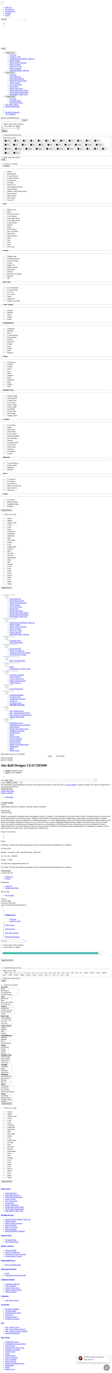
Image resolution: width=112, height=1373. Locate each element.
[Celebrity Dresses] (7, 1010)
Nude (9, 571)
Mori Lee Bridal (15, 628)
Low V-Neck (12, 434)
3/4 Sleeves (11, 481)
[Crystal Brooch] (6, 1043)
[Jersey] (5, 1053)
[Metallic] (3, 1030)
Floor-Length (12, 405)
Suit (8, 240)
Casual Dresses (12, 176)
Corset (9, 263)
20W (100, 145)
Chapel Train (11, 400)
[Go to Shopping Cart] (2, 2)
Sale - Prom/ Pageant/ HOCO (20, 713)
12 (72, 141)
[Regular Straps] (6, 1098)
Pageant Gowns (15, 743)
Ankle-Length (12, 396)
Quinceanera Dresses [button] (8, 1269)
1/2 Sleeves (11, 479)
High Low (11, 265)
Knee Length (12, 407)
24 (25, 145)
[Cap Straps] (6, 1096)
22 (17, 145)
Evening (10, 182)
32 (59, 145)
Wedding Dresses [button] (7, 1215)
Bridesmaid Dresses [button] (8, 1260)
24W (19, 149)
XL (8, 153)
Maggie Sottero (15, 625)
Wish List (8, 7)
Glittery (10, 310)
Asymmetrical (12, 398)
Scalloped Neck (12, 443)
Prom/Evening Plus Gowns (19, 729)
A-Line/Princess (13, 463)
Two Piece (11, 247)
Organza (10, 375)
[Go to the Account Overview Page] (2, 4)
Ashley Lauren (15, 605)
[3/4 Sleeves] (7, 1088)
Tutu (9, 245)
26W (30, 149)
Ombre (9, 317)
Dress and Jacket (13, 214)
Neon (9, 315)
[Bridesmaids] (9, 991)
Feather (10, 340)
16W (79, 145)
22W (9, 149)
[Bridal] (9, 989)
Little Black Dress (13, 218)
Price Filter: (8, 126)
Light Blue (11, 534)
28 (42, 145)
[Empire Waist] (6, 1078)
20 (8, 145)
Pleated (9, 272)
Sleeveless (11, 490)
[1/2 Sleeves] (7, 1086)
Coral (9, 566)
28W (40, 149)
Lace (9, 346)
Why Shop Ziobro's (12, 933)
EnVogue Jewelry (16, 703)
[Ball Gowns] (7, 999)
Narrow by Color (10, 514)
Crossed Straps (12, 290)
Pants (9, 227)
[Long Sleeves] (7, 1090)
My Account (9, 9)
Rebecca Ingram (15, 632)
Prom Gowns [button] (6, 1189)
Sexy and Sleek (12, 231)
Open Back (11, 269)
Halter (9, 427)
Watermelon (12, 558)
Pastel (9, 319)
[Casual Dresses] (9, 993)
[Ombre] (3, 1033)
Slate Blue (11, 536)
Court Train (11, 402)
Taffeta (9, 384)
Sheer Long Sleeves (14, 486)
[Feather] (5, 1051)
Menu (3, 48)
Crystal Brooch (12, 335)
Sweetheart (11, 451)
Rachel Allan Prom (16, 611)
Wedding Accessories (17, 731)
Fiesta (12, 667)
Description (9, 797)
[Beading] (6, 1039)
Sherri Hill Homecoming (18, 603)
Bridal (9, 172)
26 (34, 145)
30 (51, 145)
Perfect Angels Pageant (18, 681)
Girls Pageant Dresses (15, 187)
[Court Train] (5, 1062)
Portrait (9, 440)
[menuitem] (58, 8)
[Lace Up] (6, 1022)
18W (90, 145)
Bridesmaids (11, 174)
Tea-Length (11, 413)
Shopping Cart (10, 11)
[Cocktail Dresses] (9, 994)
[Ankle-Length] (5, 1057)
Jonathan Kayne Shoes (17, 699)
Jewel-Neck (11, 432)
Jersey (9, 369)
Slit (8, 278)
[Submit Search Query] (26, 941)
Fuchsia (10, 555)
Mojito (10, 520)
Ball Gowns (11, 210)
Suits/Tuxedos (14, 727)
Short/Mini (11, 409)
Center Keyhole (12, 261)
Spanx (12, 735)
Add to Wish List (7, 789)
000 (8, 141)
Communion (11, 180)
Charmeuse (11, 362)
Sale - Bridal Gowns (17, 711)
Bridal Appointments (12, 937)
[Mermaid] (6, 1080)
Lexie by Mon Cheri (17, 679)
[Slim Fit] (6, 1082)
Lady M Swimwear (16, 689)
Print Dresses (12, 229)
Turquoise (11, 531)
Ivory (9, 569)
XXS (71, 149)
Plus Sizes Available (14, 274)
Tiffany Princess (15, 683)
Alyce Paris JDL (15, 649)
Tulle (9, 386)
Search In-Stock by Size (12, 135)
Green (10, 525)
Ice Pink (10, 549)
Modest (10, 225)
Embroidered (11, 337)
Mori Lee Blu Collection (18, 627)
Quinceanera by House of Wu (20, 669)
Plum (9, 560)
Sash (9, 350)
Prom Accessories (16, 739)
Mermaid (10, 467)
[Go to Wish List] (4, 2)
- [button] (6, 597)
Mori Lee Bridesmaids (17, 661)
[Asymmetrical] (5, 1059)
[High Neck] (6, 1070)
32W (61, 149)
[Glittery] (3, 1028)
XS (81, 149)
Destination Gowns (16, 723)
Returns (8, 878)
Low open (11, 294)
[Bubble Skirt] (7, 1008)
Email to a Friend (7, 793)
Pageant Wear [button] (6, 1235)
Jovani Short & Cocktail (18, 654)
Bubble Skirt (11, 256)
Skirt (9, 238)
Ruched (10, 276)
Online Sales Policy (7, 791)
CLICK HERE (71, 785)
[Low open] (6, 1024)
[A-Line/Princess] (6, 1076)
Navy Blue (11, 540)
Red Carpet (11, 198)
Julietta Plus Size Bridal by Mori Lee (22, 623)
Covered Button (12, 288)
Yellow (10, 518)
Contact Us (9, 877)
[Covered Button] (6, 1018)
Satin (9, 378)
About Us (8, 886)
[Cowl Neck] (6, 1067)
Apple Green (12, 523)
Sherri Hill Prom (15, 599)
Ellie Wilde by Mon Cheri (18, 616)
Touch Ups (13, 701)
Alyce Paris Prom (16, 607)
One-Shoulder (12, 438)
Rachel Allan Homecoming (19, 615)
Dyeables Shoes (15, 697)
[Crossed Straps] (6, 1020)
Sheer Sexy (11, 234)
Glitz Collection (15, 677)
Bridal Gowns (14, 750)
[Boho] (7, 1000)
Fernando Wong (15, 641)
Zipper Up (11, 299)
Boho (9, 212)
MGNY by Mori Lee (17, 651)
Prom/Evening (15, 737)
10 (63, 141)
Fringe (9, 344)
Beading (10, 331)
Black (10, 577)
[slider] (100, 953)
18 (98, 141)
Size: (2, 780)
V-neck (9, 453)
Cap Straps (11, 500)
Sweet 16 (10, 200)
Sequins (10, 353)
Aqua (9, 529)
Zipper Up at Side (13, 301)
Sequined (10, 380)
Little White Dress (13, 220)
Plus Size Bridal (15, 741)
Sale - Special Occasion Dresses (21, 715)
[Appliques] (6, 1037)
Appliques (11, 329)
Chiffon (10, 364)
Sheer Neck (11, 447)
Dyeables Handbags (17, 695)
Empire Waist (12, 465)
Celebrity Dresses (13, 258)
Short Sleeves (12, 488)
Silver (10, 582)
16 (89, 141)
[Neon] (3, 1031)
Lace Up (10, 292)
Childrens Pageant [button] (8, 1279)
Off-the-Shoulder (13, 436)
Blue (9, 538)
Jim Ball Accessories (17, 705)
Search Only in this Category (14, 124)
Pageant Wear (10, 929)
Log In (7, 15)
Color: (3, 783)
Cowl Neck (11, 425)
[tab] (58, 606)
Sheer (9, 296)
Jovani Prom (14, 609)
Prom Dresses (12, 193)
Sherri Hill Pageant (16, 642)
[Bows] (6, 1041)
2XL (17, 153)
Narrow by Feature (11, 164)
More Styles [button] (5, 1337)
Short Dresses (12, 236)
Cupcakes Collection (17, 675)
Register (8, 13)
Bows (9, 333)
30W (51, 149)
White (10, 584)
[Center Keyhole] (7, 1012)
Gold (9, 573)
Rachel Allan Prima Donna (19, 613)
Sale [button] (2, 1323)
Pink (9, 551)
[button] (10, 53)
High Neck (11, 429)
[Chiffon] (5, 1049)
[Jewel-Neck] (6, 1072)
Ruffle (9, 348)
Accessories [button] (5, 1305)
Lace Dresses (12, 216)
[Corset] (7, 1014)
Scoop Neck (11, 445)
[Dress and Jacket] (7, 1002)
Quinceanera (11, 196)
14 (81, 141)
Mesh (9, 373)
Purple (10, 542)
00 (18, 141)
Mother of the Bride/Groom (16, 191)
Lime (9, 527)
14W (69, 145)
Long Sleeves (12, 483)
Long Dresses (12, 223)
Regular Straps (12, 502)
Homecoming (12, 189)
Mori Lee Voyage (16, 630)
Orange (10, 564)
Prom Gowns (9, 925)
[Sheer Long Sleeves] (7, 1092)
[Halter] (6, 1069)
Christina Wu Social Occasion (20, 653)
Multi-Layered (12, 267)
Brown (10, 575)
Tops (9, 242)
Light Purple (12, 547)
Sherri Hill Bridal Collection (19, 634)
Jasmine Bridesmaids (17, 717)
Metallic (10, 313)
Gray (9, 579)
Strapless (10, 449)
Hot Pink (11, 553)
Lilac (9, 545)
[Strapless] (6, 1101)
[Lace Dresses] (7, 1004)
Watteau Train (12, 416)
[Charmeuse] (5, 1047)
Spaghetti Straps (13, 504)
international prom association (20, 725)
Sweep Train (11, 411)
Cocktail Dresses (13, 178)
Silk (8, 382)
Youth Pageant (15, 733)
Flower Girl (11, 185)
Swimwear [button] (5, 1296)
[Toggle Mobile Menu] (2, 907)
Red (9, 562)
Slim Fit (10, 470)
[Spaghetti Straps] (6, 1100)
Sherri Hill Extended (17, 601)
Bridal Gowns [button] (10, 915)
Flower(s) (10, 342)
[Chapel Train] (5, 1061)
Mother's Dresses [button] (7, 1246)
